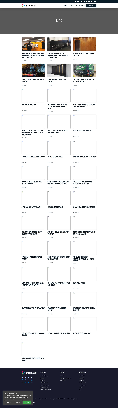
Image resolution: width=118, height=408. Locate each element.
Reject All (18, 402)
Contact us (81, 5)
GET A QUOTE (91, 5)
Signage (42, 378)
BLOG (76, 5)
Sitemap (80, 387)
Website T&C (81, 378)
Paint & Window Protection (46, 389)
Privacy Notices (82, 375)
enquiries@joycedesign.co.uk (88, 1)
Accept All (27, 402)
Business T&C (81, 380)
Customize (9, 402)
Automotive (43, 380)
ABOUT (65, 5)
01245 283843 (62, 380)
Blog (79, 389)
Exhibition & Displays (45, 385)
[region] (18, 398)
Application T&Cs (82, 382)
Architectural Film (44, 387)
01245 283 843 (76, 1)
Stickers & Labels (44, 382)
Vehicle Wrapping (44, 375)
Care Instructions (82, 385)
